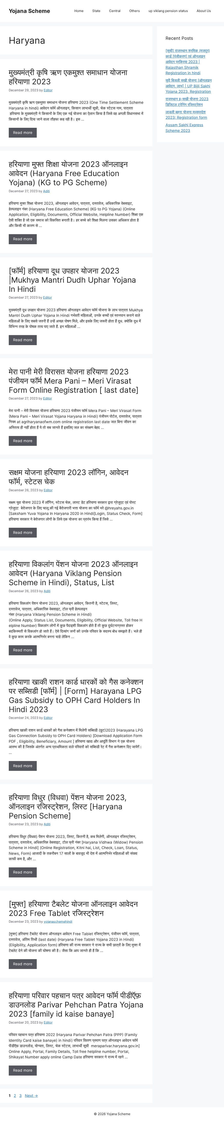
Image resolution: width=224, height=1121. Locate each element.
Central (115, 11)
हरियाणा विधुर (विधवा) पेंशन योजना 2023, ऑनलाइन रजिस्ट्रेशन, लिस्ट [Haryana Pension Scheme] (68, 806)
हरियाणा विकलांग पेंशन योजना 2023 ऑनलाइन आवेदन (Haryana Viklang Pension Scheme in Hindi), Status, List (73, 573)
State (96, 11)
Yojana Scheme (29, 11)
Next (31, 1095)
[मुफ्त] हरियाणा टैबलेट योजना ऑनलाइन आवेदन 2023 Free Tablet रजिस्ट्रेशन (73, 908)
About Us (204, 11)
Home (79, 11)
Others (134, 11)
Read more (22, 132)
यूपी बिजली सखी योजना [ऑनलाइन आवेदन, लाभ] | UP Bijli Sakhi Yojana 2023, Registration (189, 86)
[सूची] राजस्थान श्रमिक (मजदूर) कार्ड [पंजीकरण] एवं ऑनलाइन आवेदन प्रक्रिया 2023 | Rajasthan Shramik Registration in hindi (188, 61)
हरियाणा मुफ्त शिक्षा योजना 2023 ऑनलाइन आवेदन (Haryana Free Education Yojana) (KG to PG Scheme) (68, 173)
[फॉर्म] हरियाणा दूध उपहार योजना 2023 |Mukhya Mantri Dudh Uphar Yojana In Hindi (72, 280)
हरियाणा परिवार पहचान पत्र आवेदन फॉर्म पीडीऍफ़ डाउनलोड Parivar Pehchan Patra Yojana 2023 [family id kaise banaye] (76, 1004)
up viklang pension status (168, 11)
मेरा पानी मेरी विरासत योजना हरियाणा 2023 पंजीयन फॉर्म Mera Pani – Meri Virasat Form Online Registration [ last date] (74, 380)
